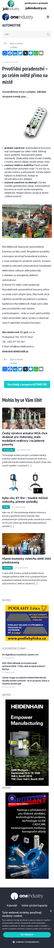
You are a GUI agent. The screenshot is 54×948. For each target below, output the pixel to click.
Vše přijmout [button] (27, 934)
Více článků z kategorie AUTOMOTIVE (27, 384)
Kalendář (12, 905)
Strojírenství (8, 450)
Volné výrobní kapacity (34, 905)
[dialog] (27, 928)
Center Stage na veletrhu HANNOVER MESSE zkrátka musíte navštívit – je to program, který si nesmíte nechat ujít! (25, 681)
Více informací (45, 928)
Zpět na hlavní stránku (16, 45)
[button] (27, 942)
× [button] (51, 911)
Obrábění (7, 568)
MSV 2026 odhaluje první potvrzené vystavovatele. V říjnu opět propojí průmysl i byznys (23, 666)
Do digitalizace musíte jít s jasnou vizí (20, 654)
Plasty (6, 507)
